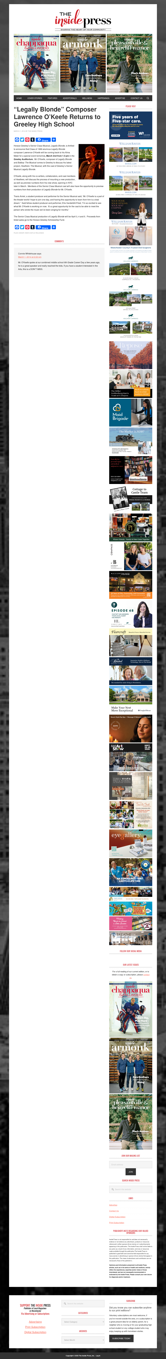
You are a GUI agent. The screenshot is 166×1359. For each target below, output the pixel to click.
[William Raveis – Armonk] (130, 167)
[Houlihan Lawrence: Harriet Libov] (130, 626)
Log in (98, 1355)
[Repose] (130, 368)
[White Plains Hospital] (130, 138)
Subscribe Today (121, 1338)
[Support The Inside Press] (35, 1318)
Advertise (113, 1205)
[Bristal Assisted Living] (130, 684)
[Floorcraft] (130, 655)
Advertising (35, 1321)
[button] (148, 98)
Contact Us (114, 1210)
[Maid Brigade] (130, 425)
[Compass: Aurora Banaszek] (130, 569)
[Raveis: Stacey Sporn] (130, 224)
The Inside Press (83, 51)
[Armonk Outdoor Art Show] (130, 770)
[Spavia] (130, 741)
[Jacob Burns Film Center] (130, 598)
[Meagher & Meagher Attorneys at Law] (130, 483)
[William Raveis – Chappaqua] (130, 196)
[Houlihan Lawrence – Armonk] (130, 310)
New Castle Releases (34, 233)
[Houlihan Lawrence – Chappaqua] (130, 282)
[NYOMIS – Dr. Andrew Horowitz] (130, 253)
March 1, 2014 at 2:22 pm (29, 256)
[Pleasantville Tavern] (130, 540)
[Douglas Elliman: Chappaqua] (130, 713)
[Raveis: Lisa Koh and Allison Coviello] (130, 512)
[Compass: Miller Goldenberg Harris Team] (130, 397)
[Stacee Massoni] (130, 454)
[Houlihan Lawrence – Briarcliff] (130, 339)
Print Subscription (116, 1222)
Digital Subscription (117, 1216)
